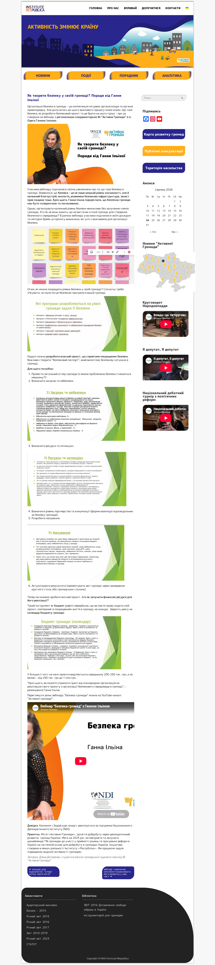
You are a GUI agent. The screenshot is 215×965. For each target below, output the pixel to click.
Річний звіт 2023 (38, 938)
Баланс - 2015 (36, 910)
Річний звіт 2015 (38, 916)
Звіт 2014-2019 (37, 933)
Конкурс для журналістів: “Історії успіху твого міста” (40, 872)
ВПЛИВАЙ (130, 8)
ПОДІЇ (86, 75)
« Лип (153, 231)
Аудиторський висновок (42, 905)
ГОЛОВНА (95, 8)
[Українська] (187, 8)
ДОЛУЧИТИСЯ (151, 8)
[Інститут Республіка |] (49, 8)
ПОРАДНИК (129, 75)
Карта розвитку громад (164, 134)
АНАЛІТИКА (172, 75)
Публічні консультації (164, 151)
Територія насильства (163, 167)
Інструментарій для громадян (103, 915)
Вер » (175, 231)
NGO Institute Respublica (114, 958)
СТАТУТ (32, 944)
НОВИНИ (43, 75)
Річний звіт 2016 (38, 922)
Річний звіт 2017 (38, 927)
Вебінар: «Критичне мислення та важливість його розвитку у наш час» (117, 873)
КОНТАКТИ (172, 8)
